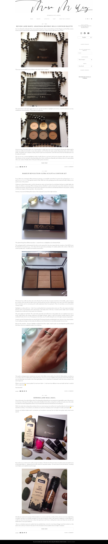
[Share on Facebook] (22, 167)
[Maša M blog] (54, 6)
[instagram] (81, 33)
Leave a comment (69, 166)
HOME (31, 18)
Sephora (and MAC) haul (44, 398)
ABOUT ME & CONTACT (64, 18)
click (44, 379)
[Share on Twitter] (24, 167)
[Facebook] (87, 19)
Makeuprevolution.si (22, 180)
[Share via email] (20, 167)
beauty (39, 18)
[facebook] (85, 33)
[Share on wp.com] (26, 167)
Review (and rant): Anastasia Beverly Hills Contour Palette (44, 26)
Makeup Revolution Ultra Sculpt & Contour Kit (44, 173)
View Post (44, 163)
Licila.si (72, 179)
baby (54, 18)
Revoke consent (71, 541)
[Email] (91, 19)
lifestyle (46, 18)
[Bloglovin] (89, 19)
